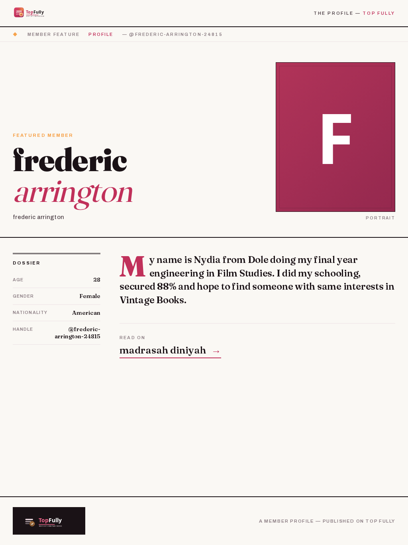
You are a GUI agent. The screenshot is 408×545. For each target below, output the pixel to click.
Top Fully (379, 13)
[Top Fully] (34, 13)
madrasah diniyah (170, 350)
